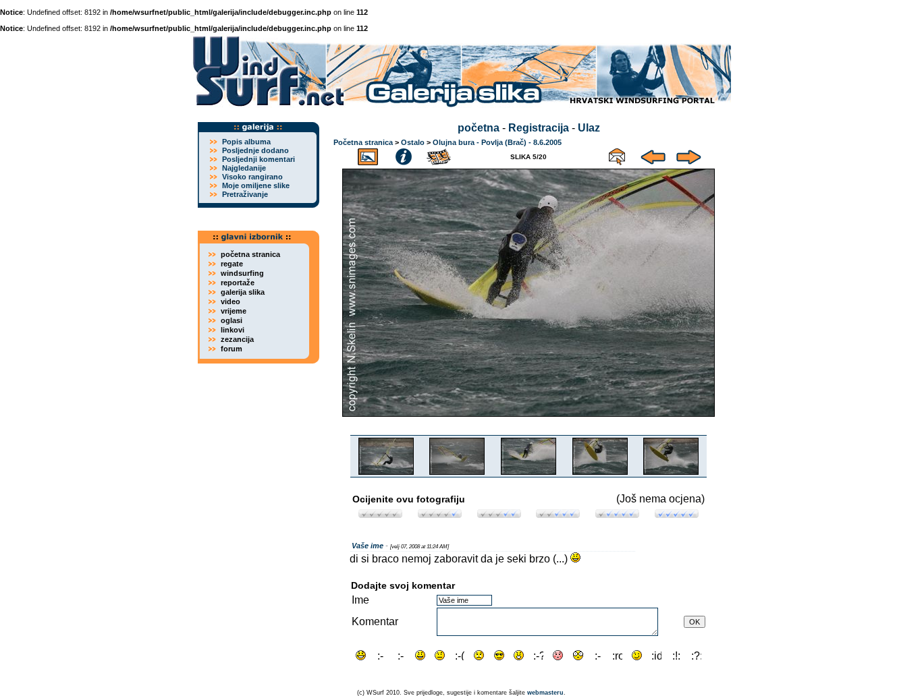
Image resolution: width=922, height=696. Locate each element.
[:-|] (440, 655)
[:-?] (538, 655)
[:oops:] (558, 655)
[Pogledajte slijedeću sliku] (689, 154)
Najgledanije (244, 168)
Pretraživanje (245, 194)
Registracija (538, 128)
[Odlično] (617, 514)
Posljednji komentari (258, 159)
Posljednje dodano (255, 150)
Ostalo (413, 142)
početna (478, 128)
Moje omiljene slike (256, 185)
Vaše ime (367, 546)
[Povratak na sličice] (368, 154)
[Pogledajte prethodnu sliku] (653, 154)
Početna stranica (363, 142)
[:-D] (401, 655)
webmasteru (545, 692)
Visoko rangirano (252, 177)
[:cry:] (479, 655)
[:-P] (380, 655)
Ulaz (589, 128)
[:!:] (677, 655)
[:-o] (519, 655)
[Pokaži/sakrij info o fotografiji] (404, 154)
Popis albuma (246, 142)
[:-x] (598, 655)
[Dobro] (558, 514)
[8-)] (499, 655)
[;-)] (637, 655)
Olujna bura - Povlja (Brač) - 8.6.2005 (497, 142)
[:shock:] (578, 655)
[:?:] (696, 655)
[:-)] (420, 655)
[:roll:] (617, 655)
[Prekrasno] (677, 514)
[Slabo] (440, 514)
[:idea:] (656, 655)
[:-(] (459, 655)
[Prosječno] (499, 514)
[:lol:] (361, 655)
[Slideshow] (439, 154)
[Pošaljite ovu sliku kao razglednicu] (617, 154)
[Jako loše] (380, 514)
